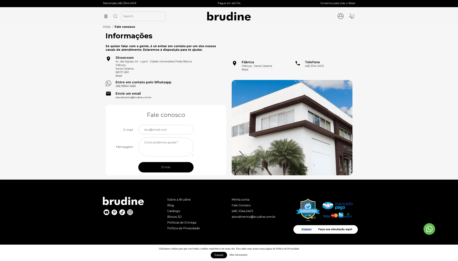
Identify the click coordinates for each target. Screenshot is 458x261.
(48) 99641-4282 (126, 86)
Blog (170, 205)
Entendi (219, 255)
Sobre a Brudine (179, 199)
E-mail (128, 130)
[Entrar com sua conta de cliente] (340, 16)
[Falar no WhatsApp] (429, 229)
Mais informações (238, 254)
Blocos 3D (174, 217)
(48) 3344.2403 (242, 211)
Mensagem (124, 147)
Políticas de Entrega (181, 222)
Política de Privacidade (183, 228)
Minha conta (240, 199)
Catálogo (173, 211)
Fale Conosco (241, 205)
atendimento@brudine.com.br (134, 97)
